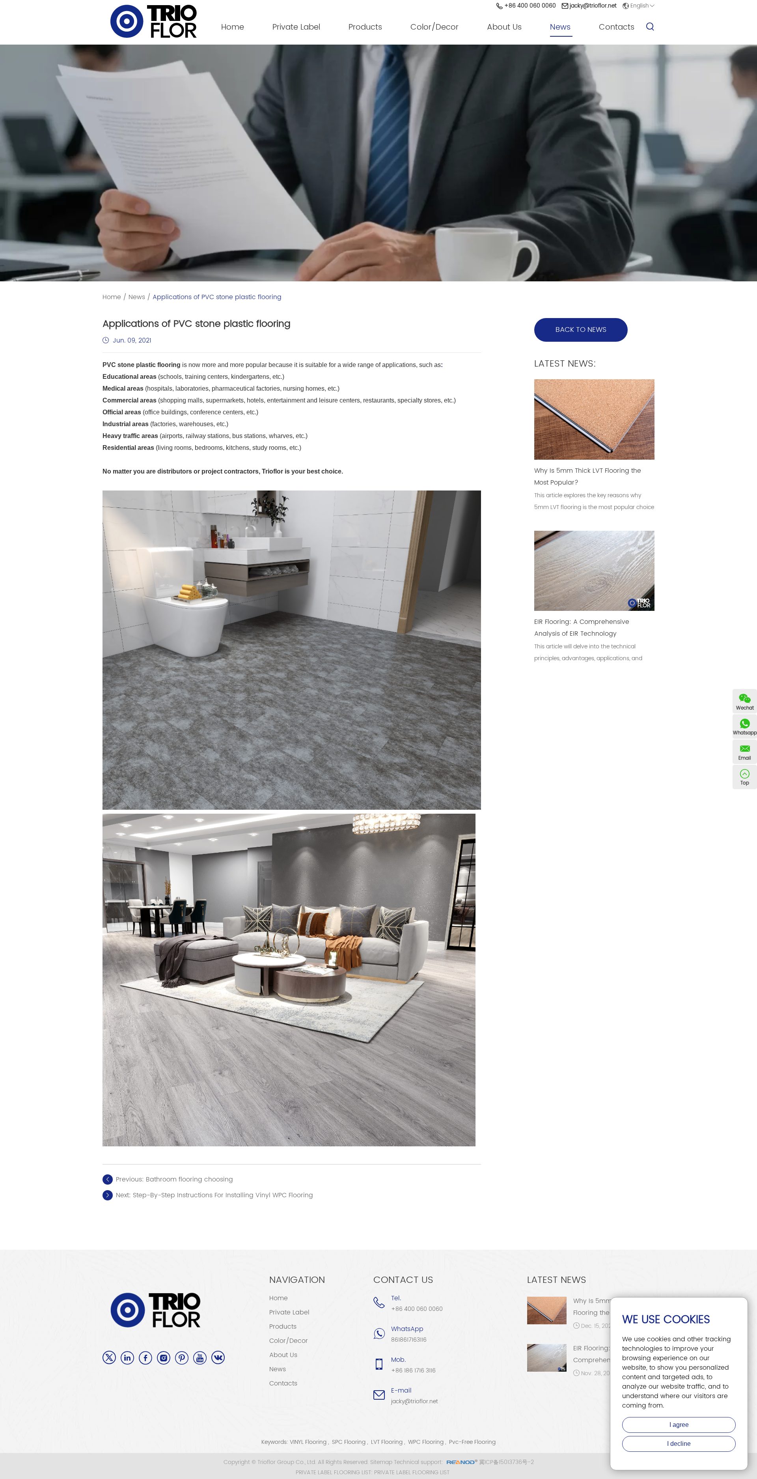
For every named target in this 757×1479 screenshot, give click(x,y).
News (560, 28)
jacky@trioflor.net (593, 5)
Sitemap (381, 1462)
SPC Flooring (348, 1442)
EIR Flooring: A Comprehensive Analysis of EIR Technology (581, 628)
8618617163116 (409, 1339)
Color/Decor (434, 28)
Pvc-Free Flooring (472, 1442)
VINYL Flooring (308, 1442)
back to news (581, 329)
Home (232, 28)
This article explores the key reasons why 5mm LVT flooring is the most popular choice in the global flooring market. (594, 507)
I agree (679, 1424)
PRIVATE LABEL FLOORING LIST (411, 1472)
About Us (504, 28)
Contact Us (403, 1280)
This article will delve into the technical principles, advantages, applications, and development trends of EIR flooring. (588, 658)
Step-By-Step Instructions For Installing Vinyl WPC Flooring (223, 1195)
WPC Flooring (426, 1442)
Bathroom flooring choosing (189, 1179)
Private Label (296, 28)
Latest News (556, 1280)
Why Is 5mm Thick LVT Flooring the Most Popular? (587, 477)
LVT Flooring (387, 1442)
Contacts (616, 28)
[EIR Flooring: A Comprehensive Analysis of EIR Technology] (547, 1358)
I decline (679, 1443)
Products (365, 28)
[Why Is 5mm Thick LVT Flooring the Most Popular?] (547, 1310)
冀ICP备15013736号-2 (506, 1462)
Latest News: (565, 364)
